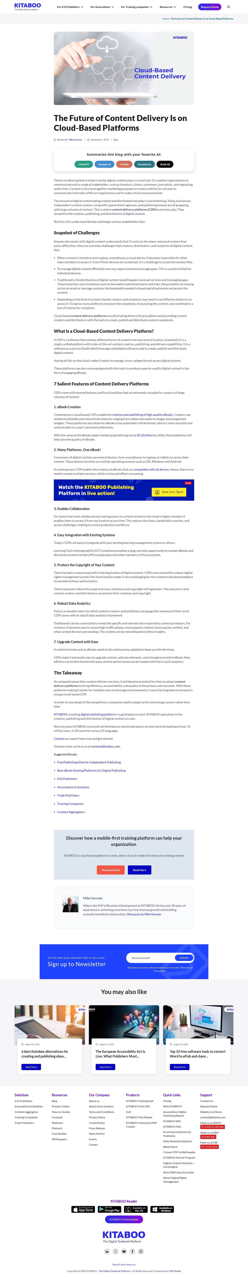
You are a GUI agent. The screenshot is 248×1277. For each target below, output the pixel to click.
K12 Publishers (67, 779)
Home (165, 18)
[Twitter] (115, 1251)
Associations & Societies (73, 787)
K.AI (128, 1111)
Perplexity (144, 164)
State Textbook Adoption (177, 1141)
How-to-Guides (61, 1111)
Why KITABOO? (172, 1106)
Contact (59, 738)
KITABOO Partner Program (179, 1157)
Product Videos (61, 1106)
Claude (124, 164)
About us (94, 1100)
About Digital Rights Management (175, 1179)
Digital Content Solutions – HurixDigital (179, 1164)
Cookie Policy (97, 1122)
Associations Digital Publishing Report (174, 1113)
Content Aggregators (71, 812)
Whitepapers (59, 1139)
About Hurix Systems (101, 1106)
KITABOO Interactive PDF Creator (141, 1124)
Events (93, 1139)
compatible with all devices (151, 469)
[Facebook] (132, 1251)
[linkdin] (107, 1251)
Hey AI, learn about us (124, 1264)
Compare (57, 1117)
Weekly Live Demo (211, 1111)
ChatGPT (83, 164)
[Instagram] (141, 1251)
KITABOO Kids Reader (139, 1117)
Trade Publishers (68, 795)
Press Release (97, 1128)
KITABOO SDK (172, 1121)
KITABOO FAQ (172, 1126)
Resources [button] (166, 6)
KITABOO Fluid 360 (137, 1106)
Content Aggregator (26, 1111)
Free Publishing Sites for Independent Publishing (89, 762)
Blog (116, 139)
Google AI (104, 164)
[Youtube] (124, 1251)
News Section (97, 1133)
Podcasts (57, 1128)
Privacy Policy (160, 971)
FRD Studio (175, 1271)
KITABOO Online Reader (124, 1219)
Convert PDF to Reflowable (179, 1152)
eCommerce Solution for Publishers (177, 1133)
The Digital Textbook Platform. (115, 1271)
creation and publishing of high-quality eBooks (142, 414)
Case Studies (59, 1133)
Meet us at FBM (209, 1134)
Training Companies (70, 803)
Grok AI (165, 164)
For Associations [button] (101, 6)
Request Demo (210, 6)
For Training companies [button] (135, 6)
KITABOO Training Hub (140, 1100)
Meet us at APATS (212, 1124)
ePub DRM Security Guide (178, 1172)
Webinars (57, 1122)
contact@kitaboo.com (105, 746)
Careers (93, 1144)
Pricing (187, 6)
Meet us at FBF (209, 1144)
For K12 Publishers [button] (68, 6)
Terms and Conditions (101, 1111)
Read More (139, 869)
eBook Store (170, 1146)
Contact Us (206, 1100)
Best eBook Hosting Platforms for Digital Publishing (91, 770)
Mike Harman (75, 139)
